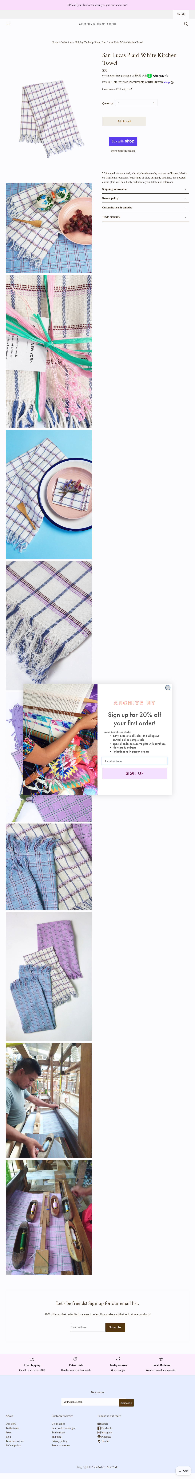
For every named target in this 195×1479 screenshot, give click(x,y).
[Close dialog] (167, 687)
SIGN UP (135, 773)
